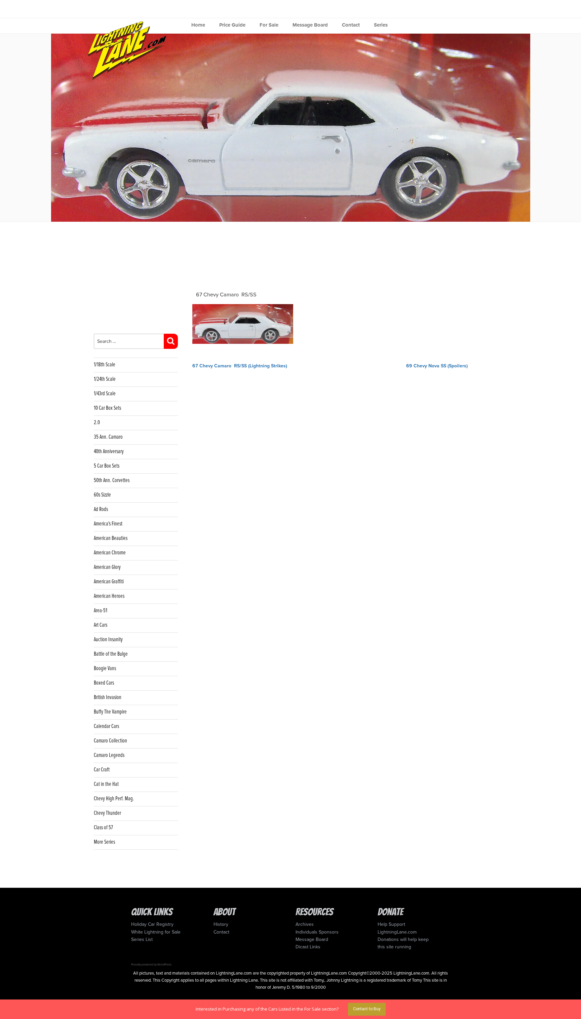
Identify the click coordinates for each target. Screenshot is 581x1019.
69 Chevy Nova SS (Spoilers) (437, 366)
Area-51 (100, 611)
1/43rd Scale (105, 394)
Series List (142, 939)
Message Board (310, 25)
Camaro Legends (109, 755)
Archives (305, 924)
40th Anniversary (109, 452)
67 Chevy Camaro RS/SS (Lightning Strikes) (239, 366)
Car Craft (102, 770)
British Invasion (107, 697)
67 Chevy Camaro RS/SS (226, 294)
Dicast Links (308, 947)
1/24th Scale (105, 379)
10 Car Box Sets (107, 408)
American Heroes (109, 596)
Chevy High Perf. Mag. (114, 799)
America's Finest (108, 524)
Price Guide (232, 25)
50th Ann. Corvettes (111, 480)
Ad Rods (101, 509)
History (221, 924)
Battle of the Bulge (111, 654)
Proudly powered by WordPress (151, 964)
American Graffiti (109, 582)
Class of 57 (103, 828)
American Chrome (110, 553)
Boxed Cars (104, 683)
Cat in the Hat (106, 784)
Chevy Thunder (107, 813)
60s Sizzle (102, 495)
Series (381, 25)
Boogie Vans (105, 668)
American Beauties (110, 538)
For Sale (269, 25)
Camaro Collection (110, 741)
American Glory (107, 567)
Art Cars (100, 625)
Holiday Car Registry (152, 924)
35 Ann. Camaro (108, 437)
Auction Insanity (108, 640)
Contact (351, 25)
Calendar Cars (106, 726)
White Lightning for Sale (156, 932)
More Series (104, 842)
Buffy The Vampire (110, 712)
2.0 (97, 423)
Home (198, 25)
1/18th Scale (104, 365)
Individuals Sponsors (317, 932)
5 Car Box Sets (106, 466)
